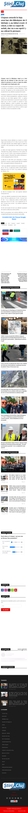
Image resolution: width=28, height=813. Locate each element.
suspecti (18, 223)
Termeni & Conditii (22, 811)
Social (2, 14)
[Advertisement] (14, 67)
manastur (13, 223)
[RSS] (21, 798)
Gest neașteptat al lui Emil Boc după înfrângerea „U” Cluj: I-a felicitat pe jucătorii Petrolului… (13, 466)
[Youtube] (18, 798)
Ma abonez (5, 609)
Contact (14, 792)
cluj (5, 223)
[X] (13, 798)
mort (9, 223)
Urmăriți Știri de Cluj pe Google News (14, 218)
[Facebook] (7, 798)
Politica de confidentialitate (8, 811)
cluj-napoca (10, 225)
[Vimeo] (15, 798)
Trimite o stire (14, 795)
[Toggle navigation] (2, 12)
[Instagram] (10, 798)
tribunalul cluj (4, 225)
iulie (15, 225)
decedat (22, 223)
